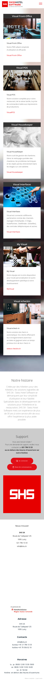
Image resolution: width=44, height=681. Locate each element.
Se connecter (23, 461)
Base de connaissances (23, 467)
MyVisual (10, 289)
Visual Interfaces (13, 232)
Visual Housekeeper (15, 172)
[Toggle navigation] (40, 4)
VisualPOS (11, 112)
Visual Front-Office (14, 55)
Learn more (39, 678)
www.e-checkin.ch (14, 348)
